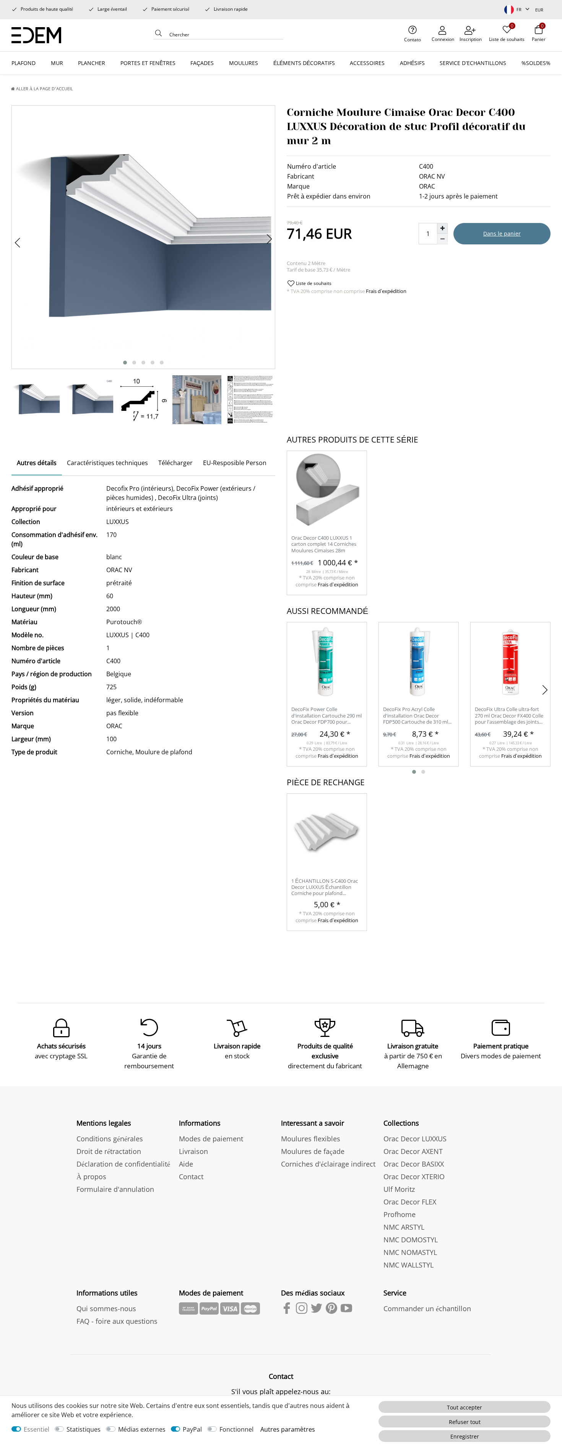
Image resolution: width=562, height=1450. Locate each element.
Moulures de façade (312, 1151)
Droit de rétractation (108, 1151)
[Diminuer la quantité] (442, 239)
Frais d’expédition (385, 291)
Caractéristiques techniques (107, 463)
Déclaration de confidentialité (123, 1163)
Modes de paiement (211, 1138)
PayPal (192, 1429)
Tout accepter (464, 1407)
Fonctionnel (236, 1429)
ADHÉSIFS (412, 63)
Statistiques (84, 1429)
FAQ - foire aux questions (117, 1321)
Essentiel (36, 1429)
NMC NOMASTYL (410, 1252)
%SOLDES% (536, 63)
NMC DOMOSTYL (410, 1239)
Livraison (193, 1151)
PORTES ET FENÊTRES (147, 63)
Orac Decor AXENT (413, 1151)
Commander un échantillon (427, 1308)
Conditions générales (109, 1138)
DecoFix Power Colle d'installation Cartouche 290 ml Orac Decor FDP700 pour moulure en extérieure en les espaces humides (326, 716)
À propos (91, 1176)
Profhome (399, 1214)
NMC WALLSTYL (408, 1264)
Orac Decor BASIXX (413, 1163)
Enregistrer (464, 1436)
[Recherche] (158, 35)
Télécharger (175, 463)
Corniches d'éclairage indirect (328, 1163)
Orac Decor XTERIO (414, 1176)
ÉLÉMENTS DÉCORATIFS (304, 63)
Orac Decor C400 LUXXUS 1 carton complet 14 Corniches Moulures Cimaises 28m (323, 544)
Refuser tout (465, 1422)
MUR (57, 63)
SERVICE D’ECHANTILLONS (473, 63)
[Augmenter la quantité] (442, 228)
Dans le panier (502, 233)
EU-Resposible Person (234, 463)
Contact (191, 1176)
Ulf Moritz (399, 1189)
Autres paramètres (287, 1429)
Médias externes (142, 1429)
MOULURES (243, 63)
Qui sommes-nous (106, 1308)
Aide (186, 1163)
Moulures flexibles (310, 1138)
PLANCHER (91, 63)
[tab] (36, 463)
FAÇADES (202, 63)
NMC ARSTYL (403, 1227)
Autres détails (37, 463)
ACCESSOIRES (367, 63)
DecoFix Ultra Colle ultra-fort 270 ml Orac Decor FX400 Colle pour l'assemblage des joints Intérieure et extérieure (509, 716)
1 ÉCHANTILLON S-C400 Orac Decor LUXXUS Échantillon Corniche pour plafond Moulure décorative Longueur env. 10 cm (325, 887)
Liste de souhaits (313, 283)
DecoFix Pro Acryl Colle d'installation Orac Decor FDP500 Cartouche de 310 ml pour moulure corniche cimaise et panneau (418, 716)
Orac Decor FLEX (409, 1201)
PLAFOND (23, 63)
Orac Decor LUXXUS (415, 1138)
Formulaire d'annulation (115, 1189)
